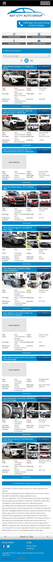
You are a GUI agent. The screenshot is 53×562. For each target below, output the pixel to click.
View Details (26, 106)
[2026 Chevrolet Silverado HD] (26, 162)
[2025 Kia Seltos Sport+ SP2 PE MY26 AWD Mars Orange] (26, 199)
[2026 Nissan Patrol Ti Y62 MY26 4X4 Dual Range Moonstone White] (26, 451)
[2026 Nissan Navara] (26, 370)
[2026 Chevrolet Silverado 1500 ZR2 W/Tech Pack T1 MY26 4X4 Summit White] (26, 123)
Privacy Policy (31, 546)
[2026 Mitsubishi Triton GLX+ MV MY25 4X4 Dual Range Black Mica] (26, 410)
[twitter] (9, 547)
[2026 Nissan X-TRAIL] (26, 325)
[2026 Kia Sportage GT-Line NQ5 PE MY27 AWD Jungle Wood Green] (26, 240)
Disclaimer (30, 548)
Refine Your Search (12, 51)
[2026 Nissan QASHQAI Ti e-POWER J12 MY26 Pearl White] (26, 78)
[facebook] (4, 547)
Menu (44, 3)
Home (5, 3)
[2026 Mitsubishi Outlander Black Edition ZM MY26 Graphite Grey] (26, 281)
